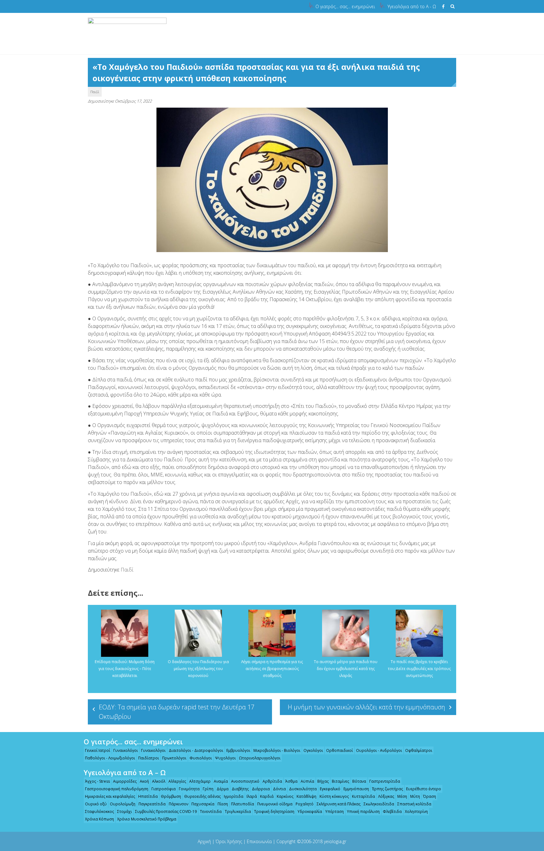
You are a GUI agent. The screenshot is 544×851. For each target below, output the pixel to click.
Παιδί (94, 91)
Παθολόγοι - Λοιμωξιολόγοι (110, 758)
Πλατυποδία (242, 804)
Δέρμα (223, 789)
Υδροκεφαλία (310, 811)
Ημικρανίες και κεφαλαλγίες (110, 796)
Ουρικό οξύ (96, 804)
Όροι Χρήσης (229, 841)
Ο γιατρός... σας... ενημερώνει (345, 6)
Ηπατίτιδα (148, 796)
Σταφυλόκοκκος (99, 811)
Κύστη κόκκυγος (334, 796)
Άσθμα (291, 781)
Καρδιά (267, 796)
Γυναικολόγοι (125, 750)
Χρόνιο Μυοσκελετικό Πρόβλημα (146, 819)
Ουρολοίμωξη (122, 804)
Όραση (429, 796)
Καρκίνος (285, 796)
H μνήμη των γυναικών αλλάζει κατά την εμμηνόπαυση (366, 707)
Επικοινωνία (259, 841)
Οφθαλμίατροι (418, 750)
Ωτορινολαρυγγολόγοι (259, 758)
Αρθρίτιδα (272, 781)
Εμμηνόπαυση (356, 789)
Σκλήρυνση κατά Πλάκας (338, 804)
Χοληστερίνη (416, 811)
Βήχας (323, 781)
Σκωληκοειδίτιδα (379, 804)
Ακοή (144, 781)
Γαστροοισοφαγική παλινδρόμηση (116, 789)
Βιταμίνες (340, 781)
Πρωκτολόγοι (174, 758)
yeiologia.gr (335, 841)
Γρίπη (208, 789)
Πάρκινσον (178, 804)
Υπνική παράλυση (363, 811)
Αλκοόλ (158, 781)
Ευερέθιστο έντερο (423, 789)
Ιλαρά (251, 796)
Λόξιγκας (386, 796)
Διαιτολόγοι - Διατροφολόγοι (196, 750)
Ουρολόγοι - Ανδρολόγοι (379, 750)
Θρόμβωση (171, 796)
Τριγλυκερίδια (238, 811)
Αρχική (204, 841)
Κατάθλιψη (306, 796)
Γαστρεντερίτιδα (384, 781)
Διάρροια (261, 789)
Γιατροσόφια (163, 789)
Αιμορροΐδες (125, 781)
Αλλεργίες (177, 781)
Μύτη (415, 796)
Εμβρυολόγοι (238, 750)
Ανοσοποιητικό (245, 781)
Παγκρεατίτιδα (152, 804)
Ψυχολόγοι (225, 758)
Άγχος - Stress (97, 781)
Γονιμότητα (189, 789)
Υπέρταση (334, 811)
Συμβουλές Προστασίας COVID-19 (166, 811)
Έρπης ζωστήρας (387, 789)
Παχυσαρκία (202, 804)
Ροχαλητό (305, 804)
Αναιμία (221, 781)
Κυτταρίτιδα (363, 796)
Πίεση (223, 804)
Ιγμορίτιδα (233, 796)
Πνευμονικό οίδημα (274, 804)
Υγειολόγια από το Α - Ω (412, 6)
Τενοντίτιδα (211, 811)
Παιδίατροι (148, 758)
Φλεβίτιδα (392, 811)
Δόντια (279, 789)
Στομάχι (124, 811)
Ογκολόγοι (313, 750)
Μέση (402, 796)
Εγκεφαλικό (330, 789)
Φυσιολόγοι (201, 758)
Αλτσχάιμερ (200, 781)
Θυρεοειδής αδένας (202, 796)
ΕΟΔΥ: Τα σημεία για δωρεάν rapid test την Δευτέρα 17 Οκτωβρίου (176, 712)
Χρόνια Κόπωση (99, 819)
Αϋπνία (307, 781)
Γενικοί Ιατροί (97, 750)
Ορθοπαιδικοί (339, 750)
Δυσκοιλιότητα (303, 789)
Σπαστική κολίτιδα (414, 804)
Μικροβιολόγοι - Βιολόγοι (276, 750)
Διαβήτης (240, 789)
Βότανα (359, 781)
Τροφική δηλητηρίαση (274, 811)
